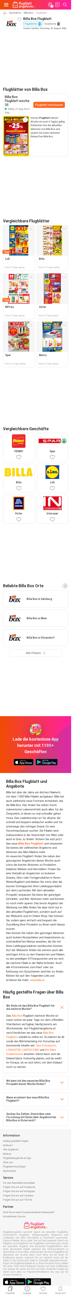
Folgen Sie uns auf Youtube (18, 1195)
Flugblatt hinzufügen (14, 1166)
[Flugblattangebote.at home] (24, 4)
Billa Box (28, 13)
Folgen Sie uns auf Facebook (19, 1187)
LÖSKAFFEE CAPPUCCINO (22, 1050)
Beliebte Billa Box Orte (23, 585)
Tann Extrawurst (45, 1045)
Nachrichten (9, 1170)
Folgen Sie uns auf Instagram (19, 1191)
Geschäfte (15, 13)
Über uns (8, 1162)
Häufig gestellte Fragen (15, 1141)
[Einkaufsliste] (57, 5)
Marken (7, 1153)
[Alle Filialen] (65, 586)
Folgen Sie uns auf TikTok (17, 1199)
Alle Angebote (10, 1149)
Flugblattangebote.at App (17, 1158)
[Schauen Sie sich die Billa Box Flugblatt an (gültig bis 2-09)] (16, 136)
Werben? (8, 1145)
